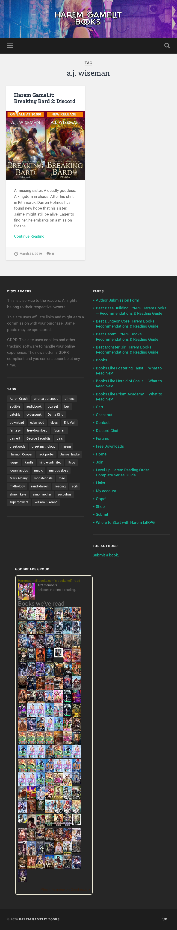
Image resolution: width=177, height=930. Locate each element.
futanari (59, 430)
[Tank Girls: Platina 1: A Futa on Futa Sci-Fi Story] (67, 743)
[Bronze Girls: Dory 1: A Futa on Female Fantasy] (67, 784)
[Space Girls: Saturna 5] (76, 770)
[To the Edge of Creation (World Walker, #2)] (22, 730)
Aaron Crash (19, 398)
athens (69, 398)
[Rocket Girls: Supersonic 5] (40, 770)
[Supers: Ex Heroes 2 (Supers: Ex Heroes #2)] (49, 675)
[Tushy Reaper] (67, 701)
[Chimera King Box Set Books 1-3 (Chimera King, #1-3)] (76, 824)
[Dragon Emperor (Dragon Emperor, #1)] (67, 647)
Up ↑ (166, 919)
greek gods (17, 446)
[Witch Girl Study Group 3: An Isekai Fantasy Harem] (76, 851)
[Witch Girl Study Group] (76, 782)
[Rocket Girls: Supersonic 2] (40, 784)
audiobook (33, 406)
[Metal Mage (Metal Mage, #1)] (31, 647)
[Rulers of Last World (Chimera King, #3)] (67, 825)
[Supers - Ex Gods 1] (76, 619)
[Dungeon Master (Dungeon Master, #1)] (58, 647)
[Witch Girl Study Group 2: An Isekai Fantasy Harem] (40, 837)
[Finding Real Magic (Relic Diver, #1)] (49, 618)
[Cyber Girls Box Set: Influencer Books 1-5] (31, 715)
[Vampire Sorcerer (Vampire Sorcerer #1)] (67, 687)
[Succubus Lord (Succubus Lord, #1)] (40, 647)
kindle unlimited (50, 462)
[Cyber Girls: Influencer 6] (31, 784)
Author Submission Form (117, 300)
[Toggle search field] (167, 45)
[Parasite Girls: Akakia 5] (22, 770)
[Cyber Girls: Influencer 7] (58, 770)
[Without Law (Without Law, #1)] (76, 647)
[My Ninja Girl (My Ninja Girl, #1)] (67, 799)
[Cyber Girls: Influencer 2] (40, 756)
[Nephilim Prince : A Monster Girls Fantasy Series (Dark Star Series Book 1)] (31, 868)
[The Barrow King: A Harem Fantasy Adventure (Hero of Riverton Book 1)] (67, 854)
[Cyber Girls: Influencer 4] (31, 756)
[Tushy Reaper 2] (67, 715)
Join (99, 462)
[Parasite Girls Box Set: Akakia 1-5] (31, 770)
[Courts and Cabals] (76, 840)
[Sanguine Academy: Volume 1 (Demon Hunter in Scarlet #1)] (58, 867)
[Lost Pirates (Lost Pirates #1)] (22, 633)
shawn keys (18, 494)
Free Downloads (110, 446)
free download (37, 430)
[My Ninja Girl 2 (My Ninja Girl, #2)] (58, 813)
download (17, 422)
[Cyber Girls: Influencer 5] (76, 756)
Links (100, 483)
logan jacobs (19, 470)
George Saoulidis (38, 438)
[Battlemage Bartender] (49, 799)
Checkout (104, 414)
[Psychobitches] (31, 633)
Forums (102, 438)
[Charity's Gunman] (67, 867)
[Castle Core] (49, 867)
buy (67, 406)
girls (60, 438)
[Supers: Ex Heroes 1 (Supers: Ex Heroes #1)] (58, 619)
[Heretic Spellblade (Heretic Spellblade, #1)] (76, 868)
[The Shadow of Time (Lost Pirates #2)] (40, 633)
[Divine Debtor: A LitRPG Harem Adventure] (31, 799)
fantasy (15, 430)
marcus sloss (58, 470)
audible (15, 406)
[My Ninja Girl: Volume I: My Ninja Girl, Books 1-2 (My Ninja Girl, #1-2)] (22, 821)
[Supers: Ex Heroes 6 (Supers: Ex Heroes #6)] (76, 660)
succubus (64, 494)
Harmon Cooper (21, 454)
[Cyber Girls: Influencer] (49, 729)
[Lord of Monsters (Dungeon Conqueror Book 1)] (40, 660)
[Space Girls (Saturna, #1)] (40, 729)
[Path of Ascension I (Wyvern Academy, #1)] (49, 811)
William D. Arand (46, 502)
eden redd (37, 422)
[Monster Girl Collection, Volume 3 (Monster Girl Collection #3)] (40, 867)
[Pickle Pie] (31, 618)
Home (101, 454)
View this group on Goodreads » (65, 889)
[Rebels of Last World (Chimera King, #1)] (49, 825)
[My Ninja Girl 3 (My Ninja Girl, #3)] (67, 813)
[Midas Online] (76, 715)
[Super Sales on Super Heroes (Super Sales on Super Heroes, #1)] (58, 632)
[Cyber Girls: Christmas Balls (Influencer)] (58, 715)
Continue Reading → (31, 236)
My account (106, 491)
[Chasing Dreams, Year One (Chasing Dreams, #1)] (49, 688)
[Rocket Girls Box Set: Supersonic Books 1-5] (49, 715)
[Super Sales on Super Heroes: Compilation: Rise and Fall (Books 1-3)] (76, 633)
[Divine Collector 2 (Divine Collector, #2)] (58, 852)
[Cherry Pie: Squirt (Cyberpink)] (58, 701)
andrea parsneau (46, 398)
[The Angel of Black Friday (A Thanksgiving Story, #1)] (22, 688)
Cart (99, 407)
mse (62, 478)
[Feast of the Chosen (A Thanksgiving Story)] (58, 744)
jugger (14, 462)
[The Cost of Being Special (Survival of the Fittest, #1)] (67, 675)
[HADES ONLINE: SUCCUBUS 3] (31, 702)
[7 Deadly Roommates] (22, 618)
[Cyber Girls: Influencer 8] (22, 784)
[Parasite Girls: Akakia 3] (40, 743)
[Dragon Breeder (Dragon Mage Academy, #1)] (49, 840)
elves (54, 422)
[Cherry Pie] (40, 618)
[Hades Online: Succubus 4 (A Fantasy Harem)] (40, 702)
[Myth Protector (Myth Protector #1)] (67, 619)
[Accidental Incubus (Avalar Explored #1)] (31, 826)
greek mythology (43, 446)
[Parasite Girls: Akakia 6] (58, 756)
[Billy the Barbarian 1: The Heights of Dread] (22, 867)
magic (38, 470)
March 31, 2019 (31, 254)
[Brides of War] (58, 687)
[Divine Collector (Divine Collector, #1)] (40, 826)
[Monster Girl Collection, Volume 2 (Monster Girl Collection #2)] (58, 798)
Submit (102, 514)
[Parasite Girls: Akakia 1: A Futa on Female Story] (22, 743)
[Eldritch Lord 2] (22, 661)
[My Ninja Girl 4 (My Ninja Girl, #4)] (76, 813)
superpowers (19, 502)
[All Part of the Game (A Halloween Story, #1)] (31, 688)
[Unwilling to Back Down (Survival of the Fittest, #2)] (40, 688)
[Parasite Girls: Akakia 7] (49, 784)
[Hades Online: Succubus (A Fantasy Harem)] (76, 688)
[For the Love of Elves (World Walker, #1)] (58, 674)
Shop (100, 506)
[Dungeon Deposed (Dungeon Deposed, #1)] (67, 633)
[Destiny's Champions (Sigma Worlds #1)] (76, 798)
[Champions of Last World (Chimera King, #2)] (58, 825)
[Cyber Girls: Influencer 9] (67, 770)
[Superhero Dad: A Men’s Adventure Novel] (22, 812)
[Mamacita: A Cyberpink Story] (76, 701)
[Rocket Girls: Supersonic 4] (22, 756)
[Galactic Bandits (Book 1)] (31, 660)
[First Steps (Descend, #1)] (40, 810)
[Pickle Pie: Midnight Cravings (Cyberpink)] (67, 729)
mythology (17, 486)
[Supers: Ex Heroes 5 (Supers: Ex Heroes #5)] (22, 675)
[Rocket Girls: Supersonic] (58, 729)
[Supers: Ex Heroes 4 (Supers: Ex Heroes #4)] (31, 675)
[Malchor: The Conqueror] (22, 840)
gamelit (15, 438)
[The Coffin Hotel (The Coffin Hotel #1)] (22, 881)
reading (60, 486)
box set (53, 406)
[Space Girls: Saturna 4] (49, 770)
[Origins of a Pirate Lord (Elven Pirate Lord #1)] (31, 840)
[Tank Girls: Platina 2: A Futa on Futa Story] (58, 784)
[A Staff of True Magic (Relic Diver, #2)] (49, 661)
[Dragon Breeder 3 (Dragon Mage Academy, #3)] (67, 840)
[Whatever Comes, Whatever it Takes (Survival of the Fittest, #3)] (31, 813)
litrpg (71, 462)
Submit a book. (106, 555)
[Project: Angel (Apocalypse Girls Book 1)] (40, 799)
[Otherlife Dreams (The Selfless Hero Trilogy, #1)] (49, 632)
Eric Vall (69, 422)
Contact (103, 422)
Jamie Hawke (70, 454)
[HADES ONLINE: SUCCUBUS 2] (22, 702)
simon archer (42, 494)
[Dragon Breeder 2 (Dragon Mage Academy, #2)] (58, 840)
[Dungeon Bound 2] (49, 853)
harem (66, 446)
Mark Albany (19, 478)
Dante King (55, 414)
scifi (75, 486)
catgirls (15, 414)
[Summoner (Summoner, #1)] (22, 647)
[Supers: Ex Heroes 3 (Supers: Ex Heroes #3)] (40, 675)
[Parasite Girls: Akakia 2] (31, 743)
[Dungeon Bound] (40, 853)
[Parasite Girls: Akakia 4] (49, 743)
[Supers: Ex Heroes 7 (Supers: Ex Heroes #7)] (67, 660)
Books (101, 360)
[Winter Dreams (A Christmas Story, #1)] (76, 675)
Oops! (101, 498)
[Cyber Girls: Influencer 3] (40, 715)
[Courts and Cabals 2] (22, 854)
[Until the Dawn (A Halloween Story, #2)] (76, 730)
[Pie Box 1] (22, 715)
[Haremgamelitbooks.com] (28, 592)
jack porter (46, 454)
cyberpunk (34, 414)
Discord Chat (107, 430)
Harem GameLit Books (39, 919)
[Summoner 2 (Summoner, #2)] (49, 647)
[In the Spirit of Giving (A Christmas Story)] (76, 744)
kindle (29, 462)
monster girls (43, 478)
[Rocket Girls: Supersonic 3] (67, 756)
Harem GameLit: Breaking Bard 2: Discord (44, 97)
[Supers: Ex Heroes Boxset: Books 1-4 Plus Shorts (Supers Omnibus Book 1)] (58, 656)
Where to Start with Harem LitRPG (125, 522)
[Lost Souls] (31, 854)
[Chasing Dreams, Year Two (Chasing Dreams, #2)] (22, 799)
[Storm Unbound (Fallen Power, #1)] (31, 730)
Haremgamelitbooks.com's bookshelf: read (49, 580)
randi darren (40, 486)
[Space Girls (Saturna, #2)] (49, 756)
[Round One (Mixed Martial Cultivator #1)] (49, 701)
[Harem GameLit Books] (88, 19)
